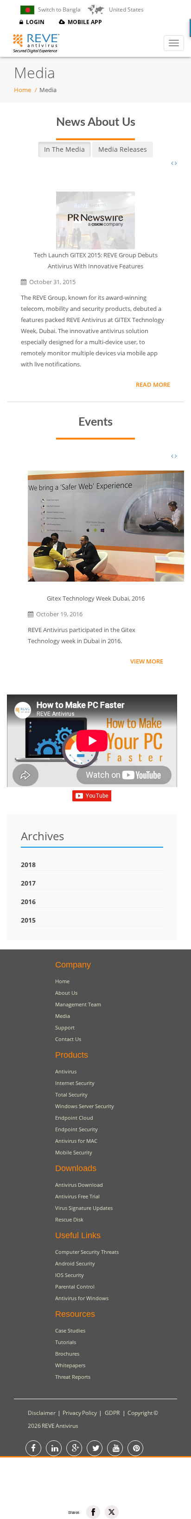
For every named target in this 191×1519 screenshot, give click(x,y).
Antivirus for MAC (76, 1140)
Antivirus (65, 1071)
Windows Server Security (84, 1106)
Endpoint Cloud (74, 1117)
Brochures (67, 1353)
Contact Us (68, 1038)
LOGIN (34, 22)
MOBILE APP (83, 22)
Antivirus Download (79, 1184)
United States (124, 9)
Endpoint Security (76, 1129)
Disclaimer (42, 1413)
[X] (112, 1512)
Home (22, 90)
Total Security (71, 1094)
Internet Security (75, 1082)
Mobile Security (73, 1152)
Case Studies (70, 1330)
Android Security (75, 1263)
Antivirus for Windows (81, 1298)
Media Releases (122, 149)
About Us (66, 992)
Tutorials (65, 1342)
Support (65, 1027)
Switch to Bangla (58, 9)
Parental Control (75, 1286)
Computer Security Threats (87, 1251)
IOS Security (69, 1274)
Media (62, 1015)
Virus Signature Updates (84, 1207)
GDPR (112, 1413)
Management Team (78, 1004)
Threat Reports (72, 1376)
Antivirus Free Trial (77, 1196)
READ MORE (153, 384)
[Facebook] (93, 1512)
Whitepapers (70, 1365)
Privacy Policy (80, 1413)
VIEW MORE (146, 661)
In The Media (64, 149)
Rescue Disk (69, 1219)
